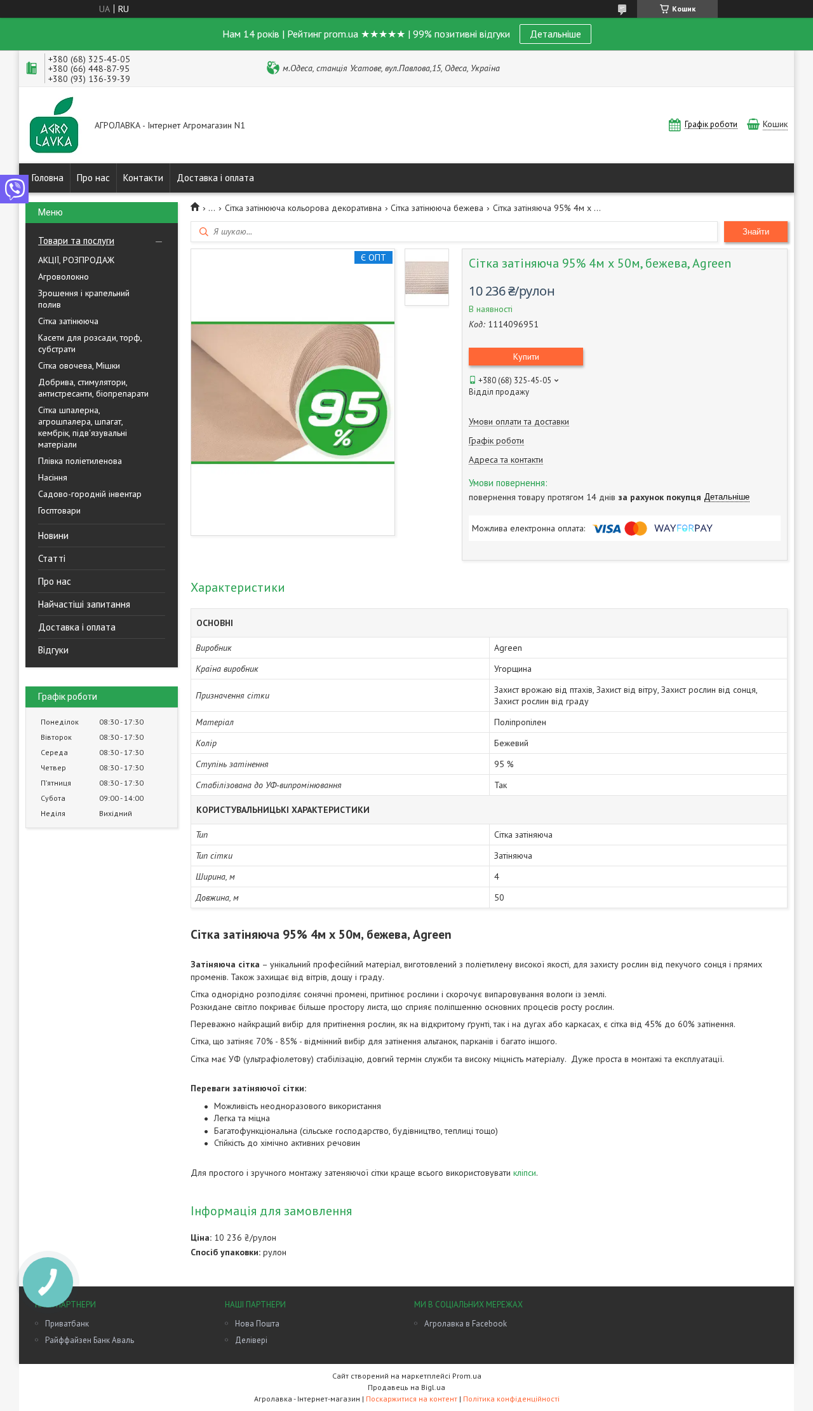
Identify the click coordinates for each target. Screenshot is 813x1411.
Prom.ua (466, 1375)
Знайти (755, 231)
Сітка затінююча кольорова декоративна (303, 208)
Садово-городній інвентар (90, 494)
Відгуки (53, 650)
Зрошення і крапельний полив (84, 298)
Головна (48, 177)
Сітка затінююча (68, 321)
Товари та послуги (76, 241)
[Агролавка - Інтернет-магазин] (54, 126)
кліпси (524, 1172)
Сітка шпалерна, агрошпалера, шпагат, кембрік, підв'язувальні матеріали (82, 427)
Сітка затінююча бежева (437, 208)
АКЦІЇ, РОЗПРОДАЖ (76, 260)
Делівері (251, 1340)
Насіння (52, 477)
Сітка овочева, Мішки (79, 365)
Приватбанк (67, 1323)
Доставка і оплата (215, 177)
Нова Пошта (257, 1323)
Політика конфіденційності (511, 1398)
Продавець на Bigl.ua (406, 1387)
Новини (53, 535)
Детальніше (555, 33)
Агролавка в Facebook (465, 1323)
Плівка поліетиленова (80, 461)
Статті (51, 558)
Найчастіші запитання (84, 604)
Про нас (93, 177)
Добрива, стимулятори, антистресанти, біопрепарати (93, 387)
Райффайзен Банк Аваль (89, 1340)
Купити (526, 356)
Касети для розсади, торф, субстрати (90, 343)
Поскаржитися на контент (411, 1398)
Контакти (143, 177)
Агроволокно (63, 276)
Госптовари (59, 510)
